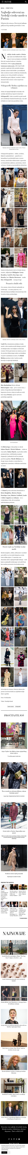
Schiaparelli (17, 706)
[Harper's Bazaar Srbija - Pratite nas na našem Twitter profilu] (11, 1139)
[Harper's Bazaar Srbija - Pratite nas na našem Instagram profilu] (16, 1139)
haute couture (11, 706)
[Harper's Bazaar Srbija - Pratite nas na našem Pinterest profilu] (14, 1139)
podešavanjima (4, 1149)
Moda (2, 8)
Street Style (9, 8)
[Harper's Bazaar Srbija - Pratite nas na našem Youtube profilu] (19, 1139)
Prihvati (4, 1152)
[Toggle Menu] (2, 1)
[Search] (26, 2)
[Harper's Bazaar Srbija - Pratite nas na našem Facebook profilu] (9, 1139)
